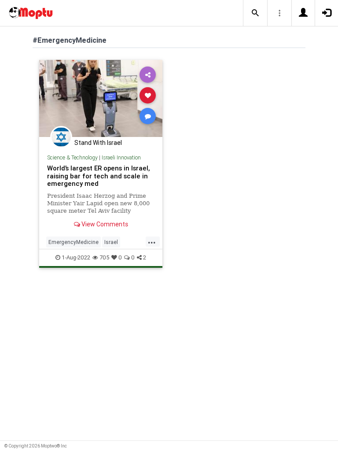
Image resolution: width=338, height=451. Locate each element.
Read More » (100, 98)
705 (104, 257)
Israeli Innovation (121, 157)
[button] (255, 13)
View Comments (104, 224)
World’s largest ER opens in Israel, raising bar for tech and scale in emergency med (98, 176)
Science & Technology (72, 157)
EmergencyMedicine (73, 242)
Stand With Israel (98, 143)
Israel (111, 242)
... (152, 241)
